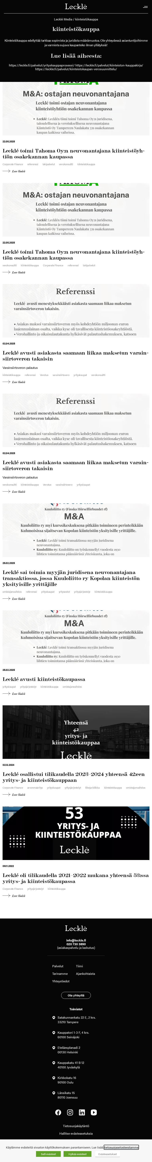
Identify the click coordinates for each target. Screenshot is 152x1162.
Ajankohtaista (85, 973)
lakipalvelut (49, 164)
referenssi (32, 164)
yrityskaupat (80, 375)
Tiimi (79, 966)
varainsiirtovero (61, 375)
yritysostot (64, 591)
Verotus (44, 375)
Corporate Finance (13, 164)
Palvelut (57, 966)
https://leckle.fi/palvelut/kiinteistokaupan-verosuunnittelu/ (76, 69)
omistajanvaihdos (12, 591)
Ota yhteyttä (76, 995)
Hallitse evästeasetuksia (76, 1133)
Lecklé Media (63, 19)
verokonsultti (66, 164)
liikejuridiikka (92, 787)
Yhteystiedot (60, 981)
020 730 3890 (76, 944)
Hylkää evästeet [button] (77, 1154)
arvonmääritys (35, 787)
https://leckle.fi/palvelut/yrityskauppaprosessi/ (42, 65)
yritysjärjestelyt (82, 591)
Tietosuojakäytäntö (76, 1126)
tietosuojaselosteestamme (121, 1147)
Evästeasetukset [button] (107, 1154)
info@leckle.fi (76, 940)
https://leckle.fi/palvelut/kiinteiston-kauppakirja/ (109, 65)
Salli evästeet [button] (48, 1154)
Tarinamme (60, 973)
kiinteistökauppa (86, 164)
